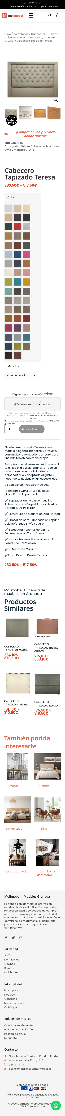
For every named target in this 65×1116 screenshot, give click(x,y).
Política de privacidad (34, 1094)
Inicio (8, 34)
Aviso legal (13, 1094)
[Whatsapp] (56, 1105)
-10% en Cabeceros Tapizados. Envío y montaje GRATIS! (31, 37)
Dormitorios (21, 34)
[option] (8, 208)
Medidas (13, 366)
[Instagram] (20, 937)
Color (11, 197)
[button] (31, 15)
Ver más (11, 423)
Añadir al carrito (31, 429)
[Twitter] (13, 937)
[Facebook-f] (5, 937)
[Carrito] (58, 15)
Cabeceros (38, 34)
